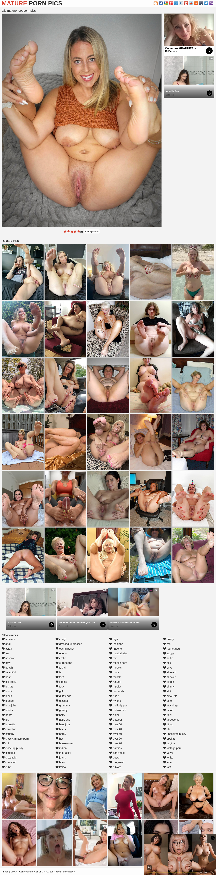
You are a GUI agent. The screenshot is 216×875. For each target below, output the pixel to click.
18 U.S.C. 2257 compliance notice (56, 871)
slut (168, 691)
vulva (169, 752)
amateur (10, 639)
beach (9, 667)
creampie (11, 757)
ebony (63, 653)
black (8, 696)
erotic (62, 658)
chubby (9, 733)
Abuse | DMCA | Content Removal (20, 871)
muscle (117, 677)
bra (7, 719)
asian (8, 648)
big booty (10, 681)
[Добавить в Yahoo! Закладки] (211, 3)
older (115, 715)
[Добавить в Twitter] (206, 3)
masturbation (120, 653)
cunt (7, 767)
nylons (116, 700)
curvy (62, 639)
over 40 (117, 729)
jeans (62, 757)
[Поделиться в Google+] (171, 3)
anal (8, 644)
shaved (171, 672)
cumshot (10, 762)
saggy (170, 653)
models (117, 667)
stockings (172, 705)
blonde (9, 700)
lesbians (117, 644)
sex (168, 662)
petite (115, 757)
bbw (7, 662)
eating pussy (66, 648)
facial (62, 667)
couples (10, 752)
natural (116, 681)
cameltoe (10, 729)
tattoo (169, 710)
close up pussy (14, 748)
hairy (62, 715)
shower (171, 677)
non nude (118, 691)
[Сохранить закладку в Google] (166, 3)
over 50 (117, 733)
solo (169, 700)
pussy (170, 639)
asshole (10, 658)
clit (7, 743)
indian (63, 748)
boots (8, 715)
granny (63, 710)
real (168, 644)
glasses (64, 700)
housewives (66, 743)
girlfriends (65, 696)
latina (62, 767)
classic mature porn (17, 738)
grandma (64, 705)
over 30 (117, 724)
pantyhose (118, 752)
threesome (172, 719)
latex (62, 762)
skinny (170, 686)
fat (60, 672)
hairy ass (64, 719)
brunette (10, 724)
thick (169, 715)
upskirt (170, 738)
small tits (171, 696)
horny (62, 733)
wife (169, 762)
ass (7, 653)
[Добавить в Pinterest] (186, 3)
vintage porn (174, 748)
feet (61, 677)
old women (119, 710)
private (116, 767)
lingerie (117, 648)
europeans (65, 662)
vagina (170, 743)
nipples (117, 686)
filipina (63, 681)
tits (168, 729)
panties (117, 748)
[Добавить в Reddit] (191, 3)
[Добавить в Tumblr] (201, 3)
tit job (169, 724)
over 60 (117, 738)
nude (115, 696)
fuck (61, 686)
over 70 (117, 743)
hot (61, 738)
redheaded (173, 648)
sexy (169, 667)
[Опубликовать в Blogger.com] (156, 3)
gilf (61, 691)
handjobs (64, 724)
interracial (65, 752)
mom (115, 672)
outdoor (117, 719)
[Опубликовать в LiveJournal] (181, 3)
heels (62, 729)
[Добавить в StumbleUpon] (196, 3)
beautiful (10, 672)
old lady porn (120, 705)
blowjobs (10, 705)
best (7, 677)
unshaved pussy (176, 733)
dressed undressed (70, 644)
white (169, 757)
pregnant (118, 762)
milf (114, 658)
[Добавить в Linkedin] (176, 3)
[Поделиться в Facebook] (161, 3)
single (170, 681)
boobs (9, 710)
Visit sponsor (92, 231)
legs (115, 639)
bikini (8, 691)
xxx (168, 767)
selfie (169, 658)
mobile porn (119, 662)
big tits (9, 686)
